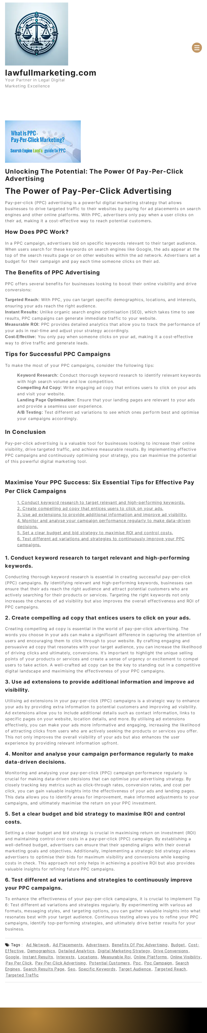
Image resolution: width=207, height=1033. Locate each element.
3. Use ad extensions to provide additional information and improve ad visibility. (102, 514)
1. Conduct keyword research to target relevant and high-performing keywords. (101, 502)
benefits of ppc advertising (140, 945)
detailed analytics (76, 951)
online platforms (150, 957)
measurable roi (116, 957)
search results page (43, 969)
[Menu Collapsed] (197, 48)
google (12, 957)
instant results (37, 957)
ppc (137, 963)
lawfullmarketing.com (50, 73)
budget (178, 945)
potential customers (109, 963)
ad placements (68, 945)
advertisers (97, 945)
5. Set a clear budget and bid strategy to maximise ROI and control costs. (95, 532)
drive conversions (170, 951)
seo (71, 969)
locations (87, 957)
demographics (41, 951)
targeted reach (170, 969)
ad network (37, 945)
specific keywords (97, 969)
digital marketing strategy (124, 951)
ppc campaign (158, 963)
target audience (135, 969)
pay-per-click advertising (60, 963)
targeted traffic (22, 975)
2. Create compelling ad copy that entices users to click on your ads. (90, 508)
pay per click (19, 963)
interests (65, 957)
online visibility (185, 957)
